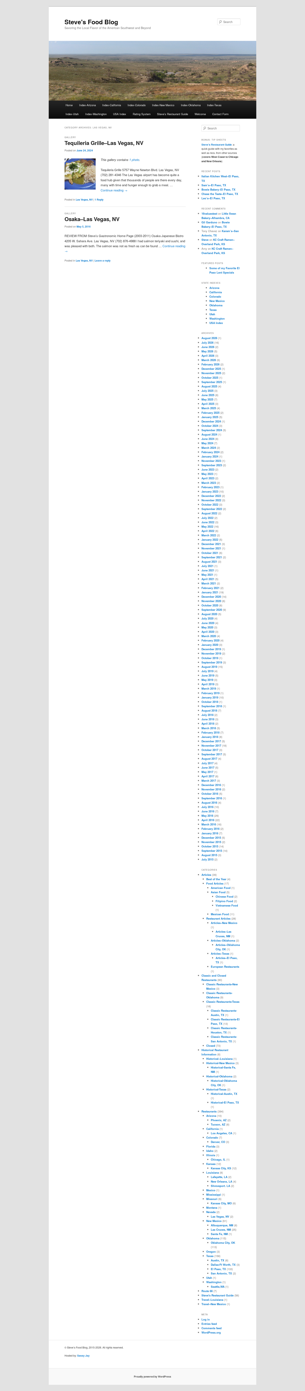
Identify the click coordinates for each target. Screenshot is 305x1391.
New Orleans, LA (221, 1181)
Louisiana (212, 1172)
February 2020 (210, 640)
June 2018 (207, 719)
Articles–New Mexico (224, 923)
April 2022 (207, 531)
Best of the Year (216, 879)
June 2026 (207, 347)
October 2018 (209, 702)
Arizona (214, 288)
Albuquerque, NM (222, 1225)
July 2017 (207, 763)
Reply (99, 199)
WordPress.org (211, 1332)
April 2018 (207, 723)
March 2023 (208, 483)
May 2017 (207, 772)
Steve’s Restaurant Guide (172, 114)
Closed (210, 1046)
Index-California (111, 105)
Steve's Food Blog (91, 21)
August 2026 (209, 338)
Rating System (142, 114)
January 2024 (209, 456)
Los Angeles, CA (221, 1133)
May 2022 (207, 526)
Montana (211, 1208)
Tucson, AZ (218, 1124)
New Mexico (217, 301)
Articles (206, 875)
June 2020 (207, 623)
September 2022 (211, 509)
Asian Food (218, 892)
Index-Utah (72, 114)
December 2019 (211, 649)
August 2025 (209, 386)
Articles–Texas (220, 953)
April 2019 (207, 684)
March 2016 (208, 824)
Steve (205, 240)
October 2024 (209, 426)
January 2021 (209, 592)
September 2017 (211, 754)
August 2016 (209, 802)
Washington (217, 318)
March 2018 (208, 728)
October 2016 (209, 794)
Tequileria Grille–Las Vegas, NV (104, 143)
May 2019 (207, 680)
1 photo (134, 159)
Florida (210, 1146)
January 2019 (209, 697)
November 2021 (211, 548)
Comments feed (211, 1328)
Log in (205, 1319)
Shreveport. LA (220, 1186)
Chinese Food (224, 896)
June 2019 (207, 675)
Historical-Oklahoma (219, 1076)
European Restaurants (225, 967)
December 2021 (211, 544)
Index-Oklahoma (191, 105)
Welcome (200, 114)
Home (69, 105)
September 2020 (211, 610)
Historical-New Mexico (220, 1063)
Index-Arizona (87, 105)
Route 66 (207, 1291)
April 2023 (207, 478)
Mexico (210, 1190)
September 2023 (211, 465)
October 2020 (209, 605)
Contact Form (220, 114)
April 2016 (207, 820)
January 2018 (209, 737)
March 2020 (208, 636)
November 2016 (211, 789)
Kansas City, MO (221, 1203)
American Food (221, 888)
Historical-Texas (216, 1089)
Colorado (215, 296)
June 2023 (207, 469)
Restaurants (209, 1111)
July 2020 (207, 618)
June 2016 (207, 811)
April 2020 (207, 632)
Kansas (211, 1164)
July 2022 (207, 518)
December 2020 (211, 597)
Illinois (210, 1155)
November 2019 (211, 653)
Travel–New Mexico (213, 1304)
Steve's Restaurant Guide (217, 1295)
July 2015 (207, 859)
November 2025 (211, 373)
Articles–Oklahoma (223, 940)
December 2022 (211, 496)
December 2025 (211, 369)
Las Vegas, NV (84, 199)
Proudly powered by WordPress (152, 1376)
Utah (212, 314)
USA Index (119, 114)
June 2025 (207, 395)
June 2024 (207, 439)
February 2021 (210, 588)
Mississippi (213, 1194)
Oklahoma (215, 305)
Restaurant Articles (218, 918)
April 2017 (207, 776)
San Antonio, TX (221, 1273)
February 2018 (210, 732)
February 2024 (210, 452)
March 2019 (208, 688)
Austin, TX (217, 1260)
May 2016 (207, 816)
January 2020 (209, 645)
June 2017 (207, 767)
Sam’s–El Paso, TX (213, 185)
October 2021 (209, 553)
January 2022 (209, 540)
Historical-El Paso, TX (225, 1102)
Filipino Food (224, 901)
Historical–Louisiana (219, 1059)
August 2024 (209, 434)
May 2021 (207, 575)
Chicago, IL (218, 1159)
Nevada (211, 1212)
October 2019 (209, 658)
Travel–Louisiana (212, 1300)
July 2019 (207, 671)
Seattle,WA (217, 1287)
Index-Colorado (137, 105)
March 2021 (208, 583)
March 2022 (208, 535)
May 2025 (207, 399)
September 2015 (211, 851)
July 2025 (207, 391)
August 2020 (209, 614)
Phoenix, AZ (219, 1120)
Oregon (211, 1251)
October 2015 (209, 846)
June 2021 (207, 570)
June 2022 (207, 522)
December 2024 (211, 421)
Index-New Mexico (163, 105)
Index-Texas (214, 105)
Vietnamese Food (227, 905)
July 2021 (207, 566)
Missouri (211, 1199)
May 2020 (207, 627)
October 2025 (209, 378)
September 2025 (211, 382)
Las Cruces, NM (221, 1230)
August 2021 (209, 561)
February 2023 (210, 487)
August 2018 (209, 710)
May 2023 (207, 474)
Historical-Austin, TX (224, 1094)
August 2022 (209, 513)
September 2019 (211, 662)
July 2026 (207, 342)
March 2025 (208, 408)
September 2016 (211, 798)
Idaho (210, 1151)
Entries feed (209, 1324)
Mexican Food (220, 914)
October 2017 (209, 750)
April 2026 (207, 356)
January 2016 (209, 833)
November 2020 (211, 601)
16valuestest (209, 213)
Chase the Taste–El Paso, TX (219, 194)
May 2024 (207, 443)
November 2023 (211, 461)
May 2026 (207, 351)
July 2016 (207, 807)
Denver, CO (218, 1142)
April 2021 (207, 579)
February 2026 (210, 364)
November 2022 (211, 500)
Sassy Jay (83, 1355)
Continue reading (114, 190)
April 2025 (207, 404)
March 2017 (208, 781)
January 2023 (209, 491)
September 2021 (211, 557)
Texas (213, 310)
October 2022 (209, 504)
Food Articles (214, 883)
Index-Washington (96, 114)
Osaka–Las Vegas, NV (92, 219)
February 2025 (210, 413)
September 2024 (211, 430)
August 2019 (209, 667)
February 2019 (210, 693)
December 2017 (211, 741)
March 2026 (208, 360)
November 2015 (211, 842)
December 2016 (211, 785)
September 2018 (211, 706)
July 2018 (207, 715)
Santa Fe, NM (219, 1234)
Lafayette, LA (219, 1177)
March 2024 (208, 448)
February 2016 (210, 829)
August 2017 (209, 759)
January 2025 (209, 417)
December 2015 (211, 838)
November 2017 (211, 745)
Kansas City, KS (221, 1168)
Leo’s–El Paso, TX (213, 198)
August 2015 (209, 855)
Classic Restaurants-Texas (222, 1002)
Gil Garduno (209, 222)
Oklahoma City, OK (223, 1243)
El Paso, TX (218, 1269)
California (215, 292)
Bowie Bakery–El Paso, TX (218, 189)
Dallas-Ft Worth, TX (223, 1265)
